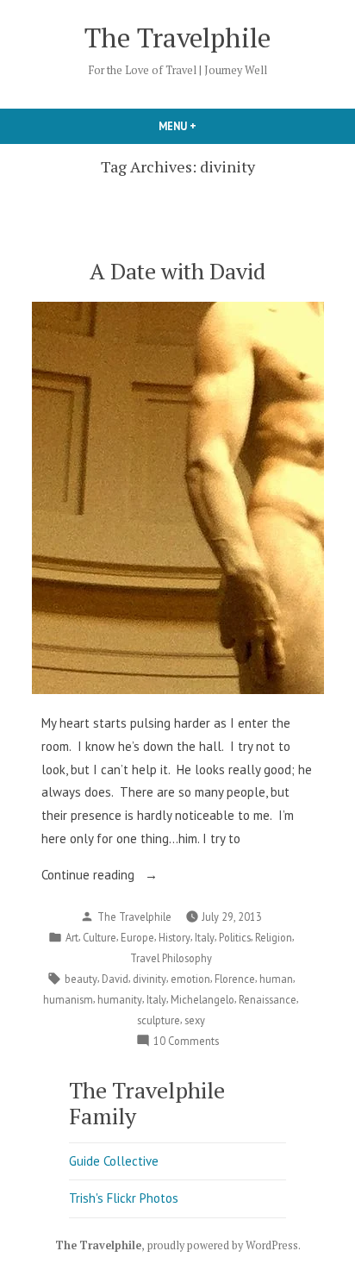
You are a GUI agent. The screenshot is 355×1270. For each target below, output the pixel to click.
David (115, 978)
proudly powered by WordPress (222, 1245)
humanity (119, 999)
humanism (68, 999)
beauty (81, 978)
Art (71, 937)
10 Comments (186, 1041)
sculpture (158, 1020)
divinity (149, 978)
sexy (194, 1020)
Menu (207, 126)
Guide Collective (114, 1161)
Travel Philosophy (171, 958)
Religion (273, 937)
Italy (205, 937)
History (174, 937)
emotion (190, 978)
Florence (235, 978)
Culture (99, 937)
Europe (137, 937)
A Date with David (177, 270)
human (276, 978)
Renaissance (267, 999)
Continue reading (106, 876)
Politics (235, 937)
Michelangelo (202, 999)
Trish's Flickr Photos (123, 1198)
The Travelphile (177, 37)
